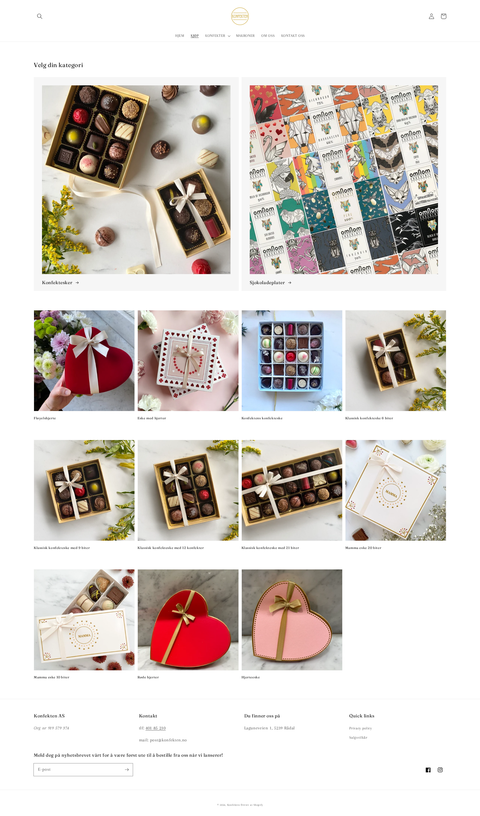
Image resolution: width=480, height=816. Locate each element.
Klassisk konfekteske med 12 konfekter (171, 548)
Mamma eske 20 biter (363, 548)
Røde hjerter (148, 677)
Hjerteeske (251, 677)
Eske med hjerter (152, 418)
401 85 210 (156, 728)
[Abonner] (127, 769)
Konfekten (233, 804)
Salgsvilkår (358, 737)
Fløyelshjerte (45, 418)
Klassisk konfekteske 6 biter (369, 418)
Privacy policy (360, 728)
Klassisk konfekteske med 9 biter (62, 548)
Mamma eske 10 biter (51, 677)
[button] (40, 16)
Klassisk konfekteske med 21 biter (270, 548)
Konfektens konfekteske (262, 418)
